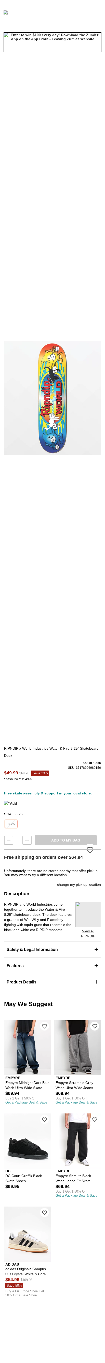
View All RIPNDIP (88, 933)
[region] (52, 398)
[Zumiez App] (52, 42)
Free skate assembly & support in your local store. (48, 793)
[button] (52, 398)
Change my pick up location (79, 884)
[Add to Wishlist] (44, 1026)
